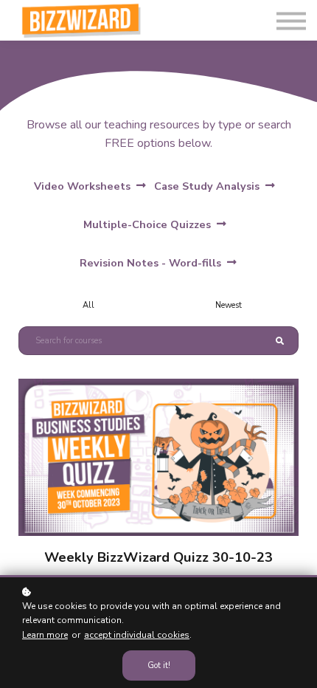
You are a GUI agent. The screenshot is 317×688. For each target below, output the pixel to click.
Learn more (45, 635)
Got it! (158, 665)
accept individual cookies (136, 635)
